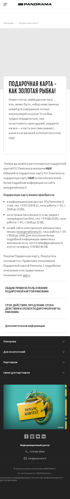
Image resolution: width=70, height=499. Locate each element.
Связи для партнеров (16, 372)
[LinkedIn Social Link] (44, 436)
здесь (26, 275)
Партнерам (10, 362)
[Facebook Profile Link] (26, 436)
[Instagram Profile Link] (32, 436)
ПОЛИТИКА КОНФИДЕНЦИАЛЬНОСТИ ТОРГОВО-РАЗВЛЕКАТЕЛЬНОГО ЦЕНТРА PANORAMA (31, 479)
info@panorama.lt (37, 458)
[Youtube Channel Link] (38, 436)
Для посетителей (14, 351)
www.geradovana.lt (28, 232)
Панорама (8, 23)
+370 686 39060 (37, 451)
